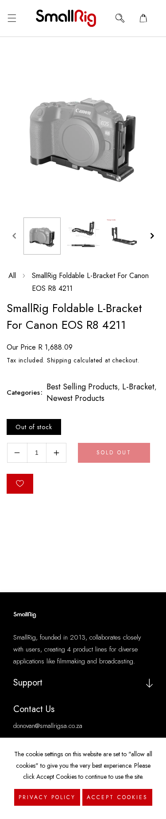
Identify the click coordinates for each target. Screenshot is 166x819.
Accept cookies (117, 797)
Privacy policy (47, 797)
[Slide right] (151, 236)
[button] (12, 18)
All (12, 275)
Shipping (59, 360)
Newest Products (75, 398)
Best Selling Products (82, 386)
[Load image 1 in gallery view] (42, 236)
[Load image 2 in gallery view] (83, 236)
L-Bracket (138, 386)
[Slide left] (14, 236)
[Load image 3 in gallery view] (123, 236)
